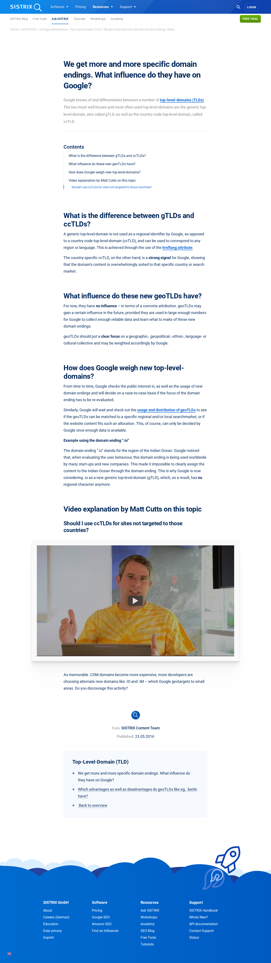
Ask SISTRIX (60, 19)
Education (50, 924)
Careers (56, 917)
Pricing (80, 7)
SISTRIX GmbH (56, 902)
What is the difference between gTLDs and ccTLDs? (107, 156)
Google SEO (101, 917)
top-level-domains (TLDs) (182, 100)
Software (57, 7)
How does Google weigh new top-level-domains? (105, 172)
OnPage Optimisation (53, 29)
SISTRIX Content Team (140, 728)
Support (126, 7)
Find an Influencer (105, 931)
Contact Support (201, 931)
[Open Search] (238, 6)
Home (14, 29)
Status (194, 938)
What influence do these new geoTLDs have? (102, 164)
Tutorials (80, 19)
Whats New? (198, 917)
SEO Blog (148, 931)
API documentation (203, 924)
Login (251, 7)
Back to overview (92, 805)
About (47, 910)
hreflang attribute (177, 247)
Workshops (98, 19)
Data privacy (52, 931)
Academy (117, 19)
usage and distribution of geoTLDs (166, 410)
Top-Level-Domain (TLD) (85, 29)
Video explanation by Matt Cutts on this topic (102, 180)
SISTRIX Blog (19, 19)
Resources (101, 7)
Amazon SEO (102, 924)
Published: (125, 736)
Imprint (48, 938)
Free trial (250, 19)
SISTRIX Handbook (203, 910)
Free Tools (40, 19)
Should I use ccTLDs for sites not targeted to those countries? (112, 187)
